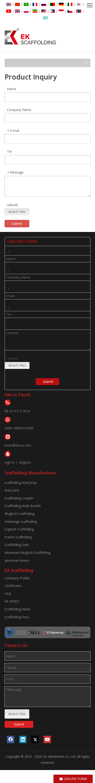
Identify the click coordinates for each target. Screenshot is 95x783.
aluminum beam (17, 560)
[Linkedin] (23, 739)
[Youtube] (47, 739)
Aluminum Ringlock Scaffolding (27, 552)
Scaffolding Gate (17, 544)
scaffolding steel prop (21, 482)
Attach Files (17, 211)
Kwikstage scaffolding (21, 521)
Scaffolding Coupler (19, 498)
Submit (17, 223)
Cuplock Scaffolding (19, 529)
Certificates (13, 585)
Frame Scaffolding (18, 537)
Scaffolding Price (17, 617)
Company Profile (17, 578)
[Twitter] (35, 739)
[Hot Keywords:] (86, 63)
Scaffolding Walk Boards (23, 506)
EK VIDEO (12, 601)
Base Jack (12, 490)
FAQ (8, 593)
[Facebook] (10, 739)
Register (25, 462)
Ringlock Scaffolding (19, 513)
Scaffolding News (17, 609)
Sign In (10, 462)
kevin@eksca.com (18, 445)
